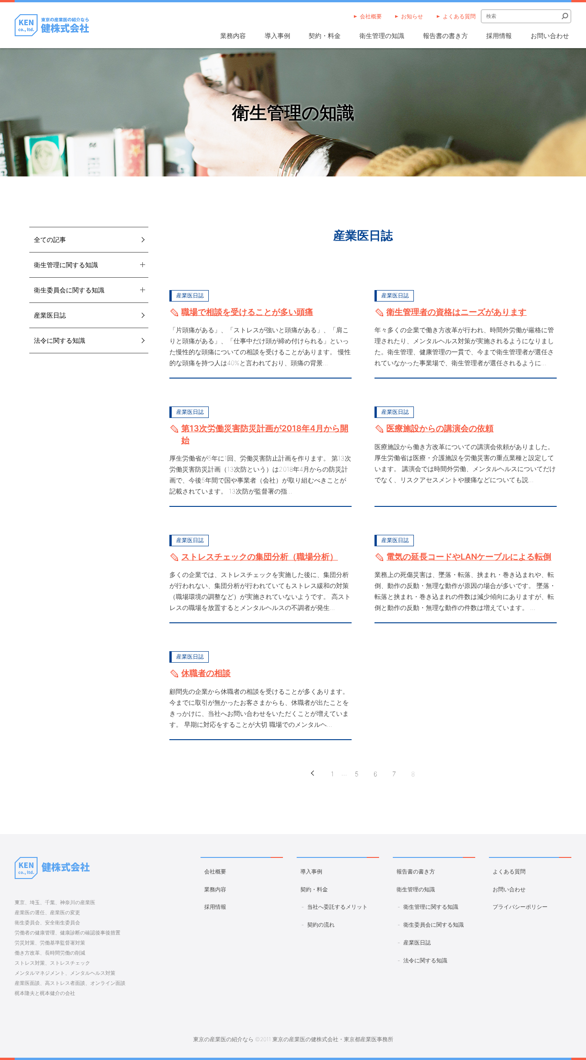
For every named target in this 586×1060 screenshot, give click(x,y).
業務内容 (233, 35)
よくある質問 (459, 16)
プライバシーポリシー (520, 906)
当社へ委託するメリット (337, 906)
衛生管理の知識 (381, 35)
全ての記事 (50, 239)
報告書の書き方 (445, 35)
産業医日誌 (50, 315)
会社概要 (371, 16)
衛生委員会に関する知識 (433, 924)
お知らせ (412, 16)
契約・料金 (325, 35)
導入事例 (277, 35)
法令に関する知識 (59, 340)
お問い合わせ (550, 35)
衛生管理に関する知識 (430, 906)
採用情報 (499, 35)
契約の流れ (321, 924)
